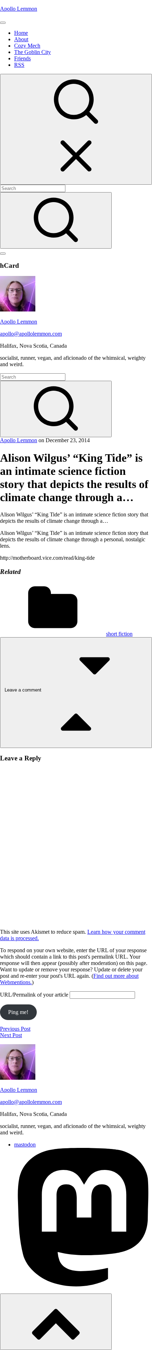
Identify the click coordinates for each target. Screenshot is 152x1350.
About (21, 39)
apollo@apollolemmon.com (31, 334)
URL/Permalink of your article (34, 995)
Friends (22, 58)
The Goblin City (32, 52)
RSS (19, 65)
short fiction (119, 634)
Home (21, 33)
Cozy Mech (27, 46)
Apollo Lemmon (18, 9)
